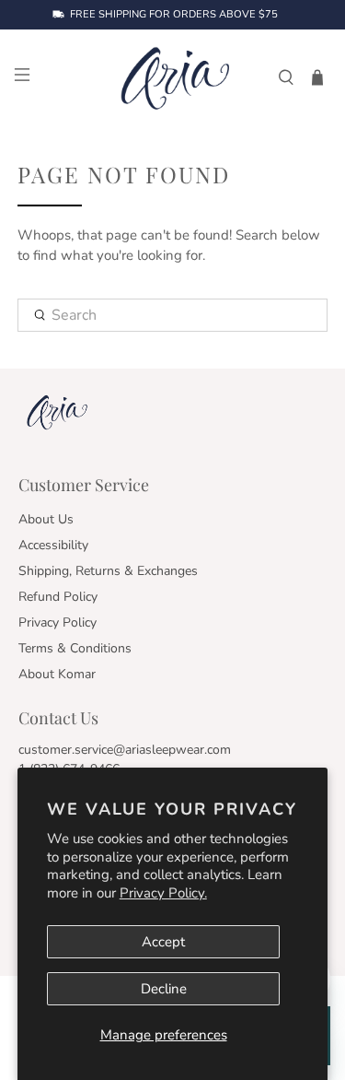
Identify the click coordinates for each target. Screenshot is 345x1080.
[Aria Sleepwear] (172, 77)
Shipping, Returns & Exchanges (108, 571)
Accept (163, 942)
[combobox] (172, 315)
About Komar (57, 674)
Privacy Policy (57, 622)
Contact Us (58, 718)
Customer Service (83, 485)
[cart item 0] (317, 77)
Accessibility (53, 545)
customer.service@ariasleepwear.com (124, 749)
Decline (164, 989)
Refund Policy (58, 596)
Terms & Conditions (75, 648)
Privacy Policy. (163, 893)
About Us (46, 519)
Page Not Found (123, 174)
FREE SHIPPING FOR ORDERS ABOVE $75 (174, 14)
